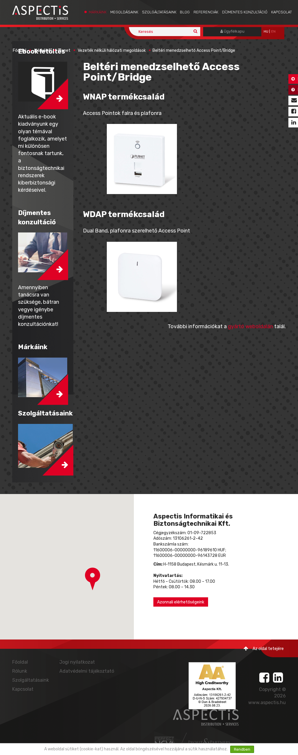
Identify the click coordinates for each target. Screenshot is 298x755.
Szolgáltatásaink (159, 12)
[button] (92, 579)
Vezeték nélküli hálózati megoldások (112, 50)
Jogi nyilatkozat (77, 662)
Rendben (242, 749)
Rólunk (19, 671)
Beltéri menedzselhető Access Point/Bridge (193, 50)
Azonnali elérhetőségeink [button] (180, 602)
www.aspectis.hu (267, 702)
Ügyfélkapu (233, 31)
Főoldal (19, 50)
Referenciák (206, 12)
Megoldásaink (124, 12)
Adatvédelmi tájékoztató (86, 671)
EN (273, 31)
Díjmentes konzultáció (244, 12)
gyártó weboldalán (250, 326)
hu (266, 31)
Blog (185, 12)
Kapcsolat (281, 12)
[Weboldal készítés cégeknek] (165, 741)
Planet (64, 50)
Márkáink (98, 12)
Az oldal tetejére (268, 648)
